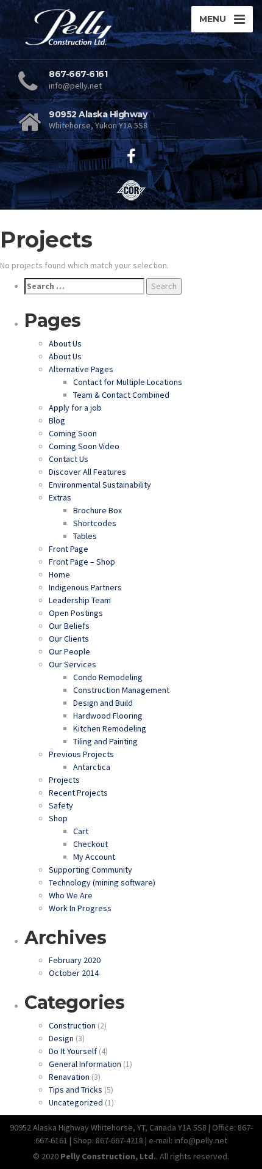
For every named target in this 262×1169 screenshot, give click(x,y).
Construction (72, 1025)
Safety (61, 805)
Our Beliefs (69, 625)
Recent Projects (78, 792)
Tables (85, 535)
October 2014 (74, 972)
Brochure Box (97, 510)
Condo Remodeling (108, 677)
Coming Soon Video (84, 446)
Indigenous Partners (85, 587)
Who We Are (71, 895)
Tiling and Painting (105, 741)
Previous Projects (81, 754)
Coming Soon (73, 433)
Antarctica (91, 766)
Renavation (69, 1076)
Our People (69, 651)
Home (59, 574)
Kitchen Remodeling (109, 728)
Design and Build (103, 702)
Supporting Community (90, 869)
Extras (60, 497)
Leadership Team (80, 600)
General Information (85, 1063)
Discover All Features (87, 471)
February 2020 (75, 960)
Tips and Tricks (75, 1089)
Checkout (90, 843)
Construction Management (121, 689)
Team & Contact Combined (121, 394)
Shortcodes (94, 523)
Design (61, 1038)
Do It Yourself (73, 1051)
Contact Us (68, 458)
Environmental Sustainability (100, 484)
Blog (57, 420)
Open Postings (76, 612)
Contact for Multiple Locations (127, 381)
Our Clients (69, 638)
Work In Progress (80, 908)
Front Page (68, 548)
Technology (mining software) (102, 882)
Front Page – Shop (82, 561)
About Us (65, 343)
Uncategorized (76, 1102)
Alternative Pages (81, 369)
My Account (94, 856)
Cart (80, 831)
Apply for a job (75, 407)
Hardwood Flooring (108, 715)
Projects (64, 779)
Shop (58, 818)
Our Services (72, 664)
